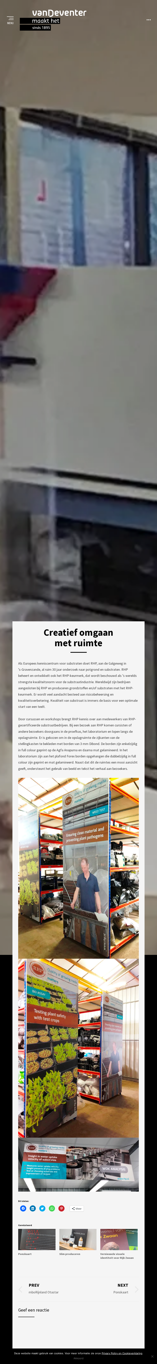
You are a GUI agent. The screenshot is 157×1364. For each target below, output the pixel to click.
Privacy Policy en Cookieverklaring (122, 1353)
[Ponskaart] (37, 1239)
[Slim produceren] (78, 1239)
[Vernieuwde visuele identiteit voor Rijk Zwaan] (119, 1239)
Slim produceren (69, 1254)
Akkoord (78, 1358)
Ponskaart (25, 1254)
